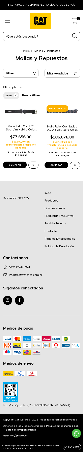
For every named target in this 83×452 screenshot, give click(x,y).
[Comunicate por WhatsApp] (76, 433)
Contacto (51, 231)
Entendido (71, 447)
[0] (74, 21)
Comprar (15, 165)
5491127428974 (19, 267)
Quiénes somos (55, 208)
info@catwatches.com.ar (25, 275)
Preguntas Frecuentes (59, 216)
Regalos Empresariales (60, 238)
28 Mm (8, 95)
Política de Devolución (59, 246)
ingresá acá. (71, 425)
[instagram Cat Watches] (7, 300)
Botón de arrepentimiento (21, 429)
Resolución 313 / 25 (16, 198)
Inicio (26, 51)
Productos (51, 200)
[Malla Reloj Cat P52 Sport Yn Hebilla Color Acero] (33, 165)
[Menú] (7, 21)
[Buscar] (75, 36)
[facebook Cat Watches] (19, 300)
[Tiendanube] (15, 436)
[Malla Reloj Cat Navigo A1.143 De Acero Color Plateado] (75, 165)
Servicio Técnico (55, 223)
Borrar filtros (31, 95)
